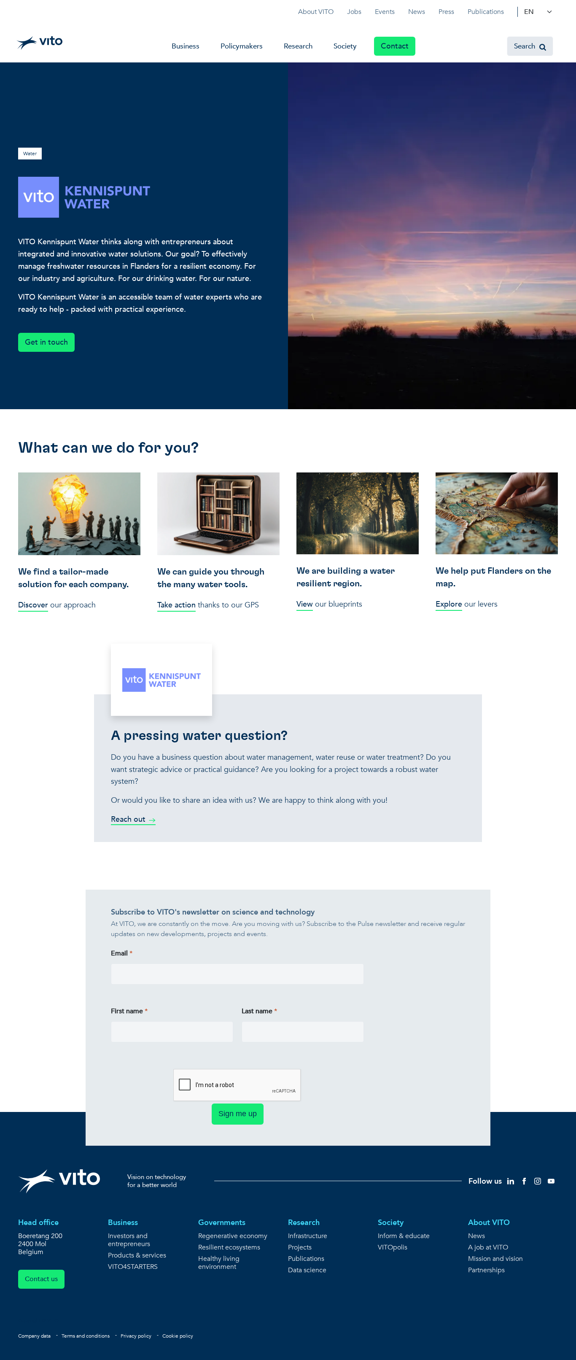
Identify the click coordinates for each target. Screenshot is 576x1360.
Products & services (137, 1256)
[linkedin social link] (510, 1180)
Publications (486, 11)
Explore (449, 604)
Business (185, 46)
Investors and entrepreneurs (129, 1240)
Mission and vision (495, 1259)
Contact (395, 46)
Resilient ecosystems (229, 1248)
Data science (307, 1270)
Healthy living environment (219, 1263)
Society (345, 46)
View (304, 604)
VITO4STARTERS (133, 1267)
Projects (300, 1248)
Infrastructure (307, 1236)
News (416, 11)
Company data (34, 1336)
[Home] (39, 43)
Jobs (354, 11)
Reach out (128, 819)
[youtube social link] (551, 1180)
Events (385, 11)
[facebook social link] (524, 1180)
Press (446, 11)
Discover (33, 605)
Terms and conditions (86, 1336)
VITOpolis (392, 1248)
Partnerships (486, 1270)
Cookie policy (177, 1336)
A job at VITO (488, 1248)
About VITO (316, 11)
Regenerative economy (232, 1236)
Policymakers (242, 46)
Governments (221, 1222)
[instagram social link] (537, 1180)
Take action (176, 605)
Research (298, 46)
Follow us (485, 1181)
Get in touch (46, 342)
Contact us (41, 1279)
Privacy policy (136, 1336)
